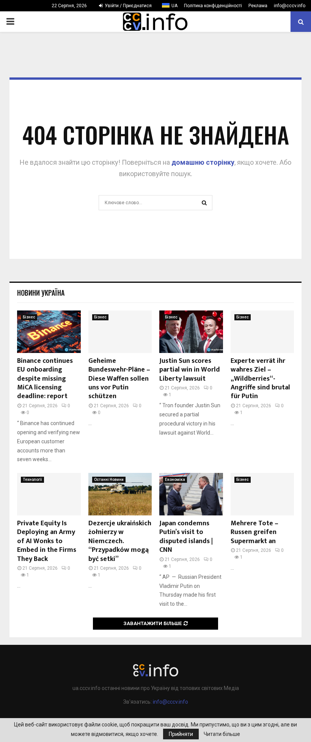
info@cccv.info (289, 5)
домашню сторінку (202, 162)
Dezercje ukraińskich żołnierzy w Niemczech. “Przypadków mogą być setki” (119, 541)
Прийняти (181, 734)
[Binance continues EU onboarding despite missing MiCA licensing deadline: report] (49, 331)
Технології (32, 479)
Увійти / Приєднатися (128, 5)
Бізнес (29, 317)
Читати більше (222, 734)
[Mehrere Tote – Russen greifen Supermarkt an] (262, 494)
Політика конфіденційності (213, 5)
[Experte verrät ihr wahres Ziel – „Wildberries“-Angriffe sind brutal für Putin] (262, 331)
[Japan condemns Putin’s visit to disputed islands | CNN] (191, 494)
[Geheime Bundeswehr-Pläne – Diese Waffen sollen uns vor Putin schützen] (120, 331)
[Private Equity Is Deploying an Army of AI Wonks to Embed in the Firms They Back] (49, 494)
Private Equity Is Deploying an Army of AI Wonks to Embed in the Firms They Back (46, 541)
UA (174, 5)
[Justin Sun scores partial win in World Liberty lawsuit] (191, 331)
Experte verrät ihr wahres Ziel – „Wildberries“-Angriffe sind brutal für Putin (260, 378)
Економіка (175, 479)
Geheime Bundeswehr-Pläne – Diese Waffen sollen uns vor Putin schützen (119, 378)
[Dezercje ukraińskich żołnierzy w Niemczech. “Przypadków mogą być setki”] (120, 494)
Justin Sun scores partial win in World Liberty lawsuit (189, 369)
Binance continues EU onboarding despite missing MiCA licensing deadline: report (45, 378)
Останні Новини (109, 479)
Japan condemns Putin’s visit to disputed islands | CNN (186, 537)
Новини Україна (40, 293)
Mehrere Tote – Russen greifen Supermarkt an (254, 532)
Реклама (257, 5)
